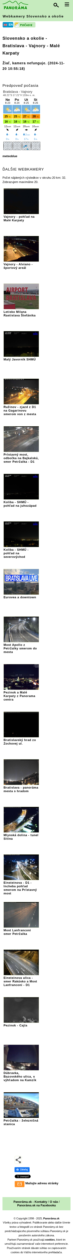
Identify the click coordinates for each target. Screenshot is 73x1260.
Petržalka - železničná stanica (21, 1122)
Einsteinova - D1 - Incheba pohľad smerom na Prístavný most (20, 888)
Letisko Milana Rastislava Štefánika (20, 313)
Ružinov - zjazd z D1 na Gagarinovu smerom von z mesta (20, 410)
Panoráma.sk (51, 1218)
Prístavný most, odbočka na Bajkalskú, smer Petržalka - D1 (21, 458)
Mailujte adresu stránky (41, 1183)
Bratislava (13, 45)
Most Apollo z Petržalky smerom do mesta (20, 648)
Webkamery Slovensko (33, 16)
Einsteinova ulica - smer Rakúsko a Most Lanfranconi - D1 (20, 981)
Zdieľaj (24, 1169)
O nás (54, 1202)
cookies (50, 1239)
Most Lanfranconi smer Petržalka (17, 932)
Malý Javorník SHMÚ (20, 359)
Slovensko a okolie (23, 38)
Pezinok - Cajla (15, 1025)
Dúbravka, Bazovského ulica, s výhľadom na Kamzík (20, 1076)
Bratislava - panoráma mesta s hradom (21, 789)
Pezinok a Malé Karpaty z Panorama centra (19, 696)
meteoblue (9, 156)
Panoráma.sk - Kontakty (30, 1202)
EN (11, 24)
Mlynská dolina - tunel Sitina (21, 836)
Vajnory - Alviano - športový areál (18, 266)
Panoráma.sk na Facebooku (36, 1205)
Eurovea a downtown (20, 597)
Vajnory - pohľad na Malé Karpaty (19, 218)
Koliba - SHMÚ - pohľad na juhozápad (20, 503)
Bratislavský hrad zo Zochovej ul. (20, 741)
